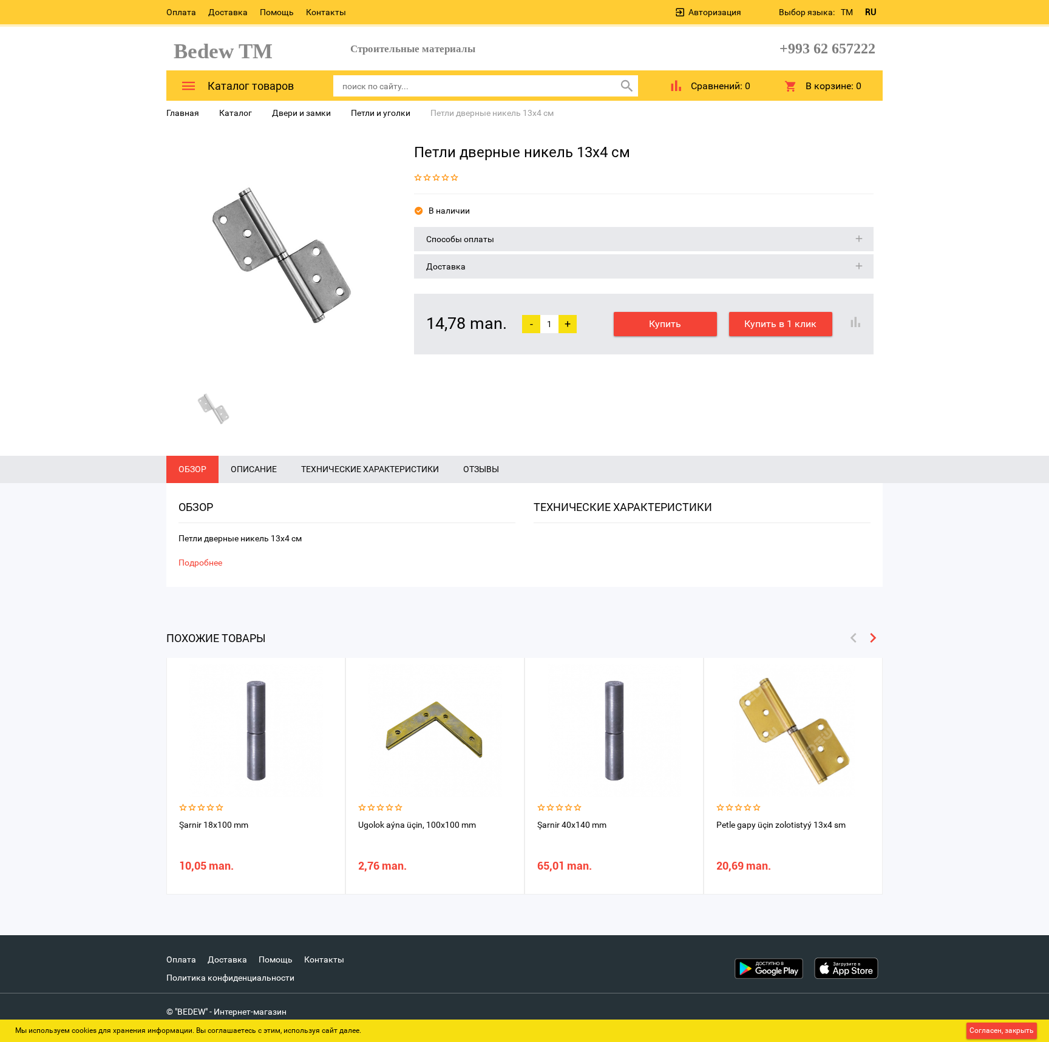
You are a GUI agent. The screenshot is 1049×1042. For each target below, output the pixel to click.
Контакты (326, 12)
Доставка (228, 12)
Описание (254, 469)
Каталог (235, 113)
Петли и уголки (380, 113)
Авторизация (714, 12)
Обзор (192, 469)
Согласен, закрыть (1001, 1030)
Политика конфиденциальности (230, 978)
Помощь (277, 12)
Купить (665, 324)
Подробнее (200, 562)
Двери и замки (301, 113)
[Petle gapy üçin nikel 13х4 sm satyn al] (281, 255)
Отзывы (481, 469)
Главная (182, 113)
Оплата (181, 12)
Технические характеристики (370, 469)
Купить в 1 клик (780, 324)
